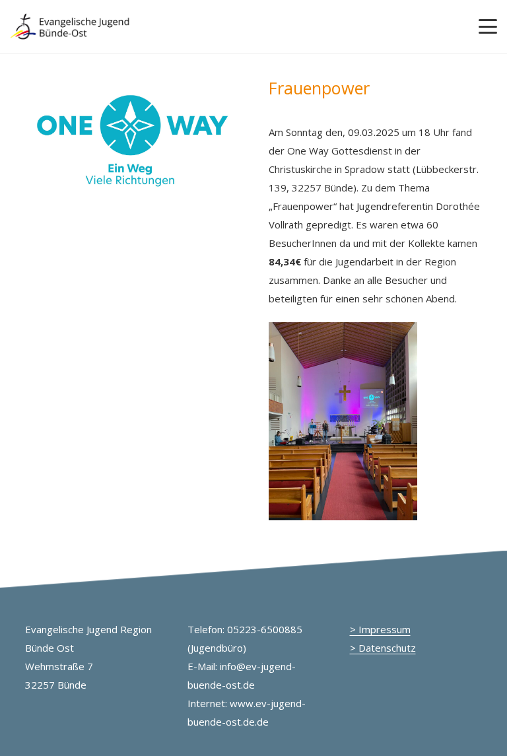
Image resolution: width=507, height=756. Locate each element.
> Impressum (380, 629)
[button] (488, 26)
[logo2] (70, 26)
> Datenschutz (383, 647)
